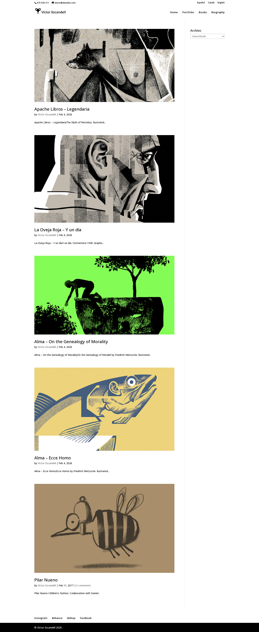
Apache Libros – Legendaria (62, 109)
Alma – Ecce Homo (52, 458)
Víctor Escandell (47, 114)
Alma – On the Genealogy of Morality (71, 341)
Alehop (71, 618)
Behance (57, 618)
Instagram (40, 618)
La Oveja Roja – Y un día (57, 230)
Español (201, 3)
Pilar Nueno (46, 580)
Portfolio (188, 12)
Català (211, 3)
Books (203, 12)
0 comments (83, 585)
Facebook (86, 618)
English (221, 3)
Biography (218, 12)
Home (174, 12)
